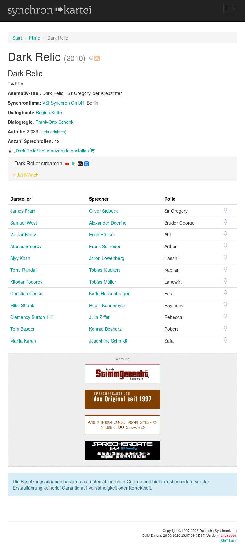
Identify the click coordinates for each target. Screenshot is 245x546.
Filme (34, 37)
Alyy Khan (20, 258)
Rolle (169, 199)
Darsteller (20, 199)
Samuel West (23, 222)
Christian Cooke (26, 293)
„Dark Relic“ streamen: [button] (39, 163)
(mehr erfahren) (52, 131)
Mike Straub (22, 305)
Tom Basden (23, 329)
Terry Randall (23, 270)
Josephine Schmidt (108, 340)
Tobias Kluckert (104, 270)
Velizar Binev (23, 234)
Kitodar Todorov (26, 281)
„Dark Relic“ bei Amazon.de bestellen (51, 150)
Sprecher (98, 199)
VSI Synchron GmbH (63, 103)
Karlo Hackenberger (109, 293)
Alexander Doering (108, 222)
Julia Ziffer (99, 317)
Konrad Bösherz (105, 329)
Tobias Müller (102, 281)
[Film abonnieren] (97, 56)
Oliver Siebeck (103, 211)
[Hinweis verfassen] (91, 56)
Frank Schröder (105, 246)
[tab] (122, 168)
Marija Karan (23, 340)
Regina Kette (49, 112)
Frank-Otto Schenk (54, 122)
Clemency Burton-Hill (31, 317)
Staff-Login (229, 540)
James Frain (22, 211)
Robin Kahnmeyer (107, 305)
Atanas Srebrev (25, 246)
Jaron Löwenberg (106, 258)
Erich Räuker (102, 234)
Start (17, 37)
